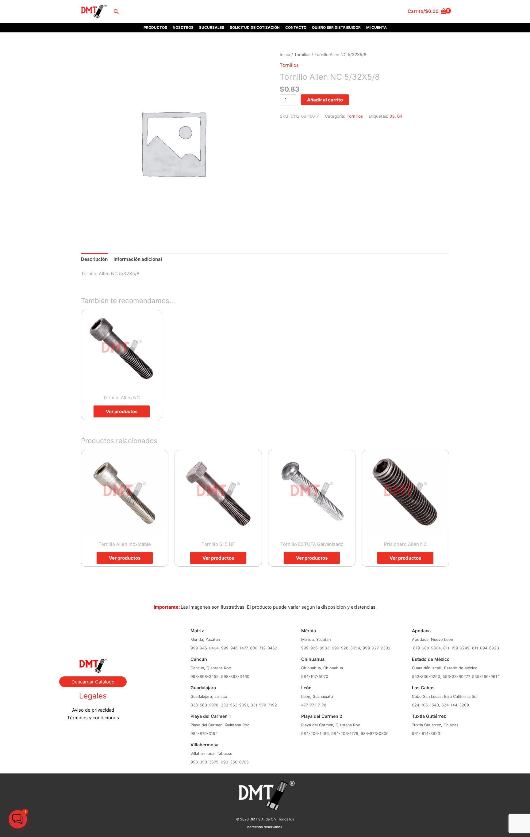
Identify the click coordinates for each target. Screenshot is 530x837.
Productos (155, 27)
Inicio (285, 54)
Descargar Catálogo (92, 682)
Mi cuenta (376, 27)
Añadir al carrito (325, 100)
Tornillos (302, 54)
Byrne (92, 634)
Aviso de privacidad (93, 710)
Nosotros (183, 27)
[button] (116, 11)
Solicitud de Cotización (255, 27)
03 (392, 116)
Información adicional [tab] (137, 259)
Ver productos (121, 411)
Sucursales (211, 27)
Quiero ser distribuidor (336, 27)
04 (399, 116)
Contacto (295, 27)
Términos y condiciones (93, 718)
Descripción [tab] (94, 259)
